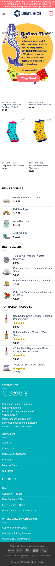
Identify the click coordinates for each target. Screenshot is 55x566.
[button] (34, 83)
